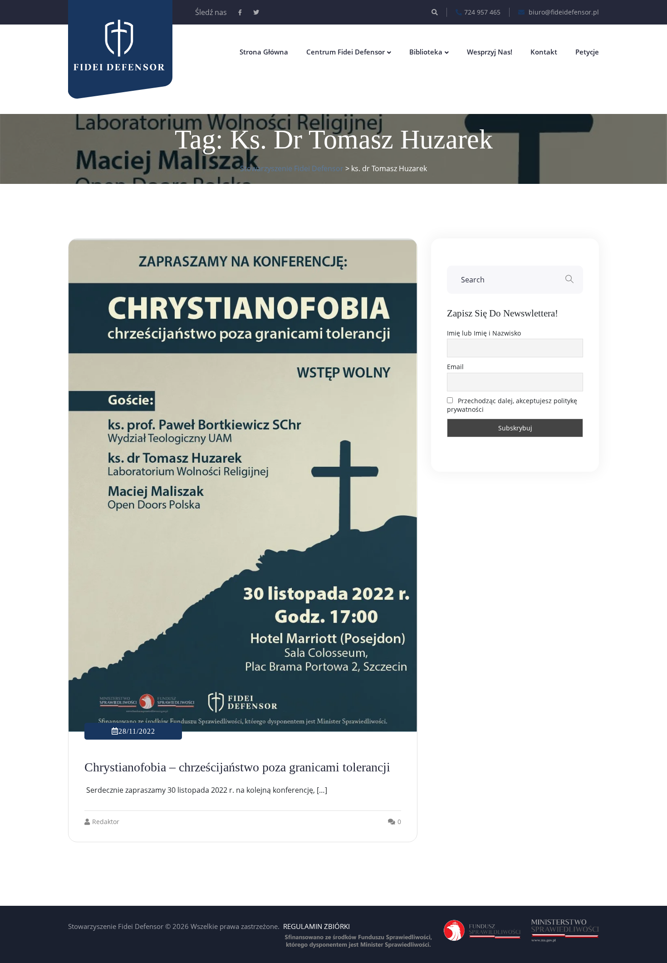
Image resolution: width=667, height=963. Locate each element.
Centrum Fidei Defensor (345, 51)
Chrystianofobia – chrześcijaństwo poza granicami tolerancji (237, 767)
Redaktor (105, 821)
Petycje (587, 51)
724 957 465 (482, 12)
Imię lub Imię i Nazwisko (484, 333)
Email (455, 366)
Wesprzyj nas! (489, 51)
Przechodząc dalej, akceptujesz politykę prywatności (512, 405)
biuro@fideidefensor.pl (563, 12)
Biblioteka (425, 51)
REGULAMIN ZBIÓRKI (316, 926)
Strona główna (264, 51)
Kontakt (543, 51)
